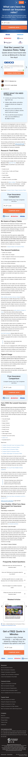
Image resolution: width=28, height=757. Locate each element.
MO (15, 732)
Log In (21, 2)
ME (4, 732)
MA (8, 732)
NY (1, 734)
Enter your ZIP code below (7, 500)
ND (5, 734)
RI (13, 734)
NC (3, 734)
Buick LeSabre (12, 182)
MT (17, 732)
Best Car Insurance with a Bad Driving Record (11, 708)
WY (5, 736)
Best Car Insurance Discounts (7, 685)
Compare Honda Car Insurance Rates (10, 447)
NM (25, 732)
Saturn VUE (5, 437)
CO (9, 731)
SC (14, 734)
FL (16, 731)
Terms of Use (18, 30)
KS (25, 731)
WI (3, 736)
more (12, 67)
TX (19, 734)
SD (16, 734)
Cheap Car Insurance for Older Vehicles (9, 706)
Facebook (9, 742)
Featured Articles (5, 681)
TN (17, 734)
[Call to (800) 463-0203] (16, 2)
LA (3, 732)
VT (22, 734)
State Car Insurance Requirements (9, 688)
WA (26, 734)
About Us (3, 715)
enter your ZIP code (19, 143)
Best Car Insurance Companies (8, 669)
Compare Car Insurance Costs (8, 625)
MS (13, 732)
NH (22, 732)
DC (14, 731)
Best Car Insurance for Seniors (8, 699)
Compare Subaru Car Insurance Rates (15, 246)
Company (3, 713)
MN (11, 732)
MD (6, 732)
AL (1, 731)
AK (3, 731)
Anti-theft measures (5, 333)
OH (6, 734)
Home (3, 624)
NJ (23, 732)
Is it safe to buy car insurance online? (9, 690)
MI (10, 732)
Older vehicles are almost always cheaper (10, 297)
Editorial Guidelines (5, 717)
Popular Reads (5, 697)
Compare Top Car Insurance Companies (10, 674)
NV (20, 732)
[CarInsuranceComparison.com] (14, 739)
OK (8, 734)
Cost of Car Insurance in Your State (9, 676)
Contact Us (3, 724)
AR (6, 731)
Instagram (13, 742)
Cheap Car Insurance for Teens (8, 704)
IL (21, 731)
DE (13, 731)
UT (21, 734)
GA (17, 731)
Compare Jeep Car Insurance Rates (10, 449)
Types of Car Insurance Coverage (8, 683)
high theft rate (12, 162)
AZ (4, 731)
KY (1, 732)
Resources (4, 665)
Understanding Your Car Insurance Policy (15, 624)
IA (24, 731)
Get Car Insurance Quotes (7, 667)
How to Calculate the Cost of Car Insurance (11, 692)
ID (20, 731)
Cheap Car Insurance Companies (8, 672)
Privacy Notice (4, 720)
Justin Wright (14, 85)
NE (18, 732)
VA (24, 734)
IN (22, 731)
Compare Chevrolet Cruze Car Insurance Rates (13, 445)
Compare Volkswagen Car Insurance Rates (12, 453)
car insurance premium (13, 523)
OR (10, 734)
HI (19, 731)
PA (11, 734)
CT (11, 731)
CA (8, 731)
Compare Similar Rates (14, 73)
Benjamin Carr (13, 81)
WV (2, 736)
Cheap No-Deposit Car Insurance (8, 701)
